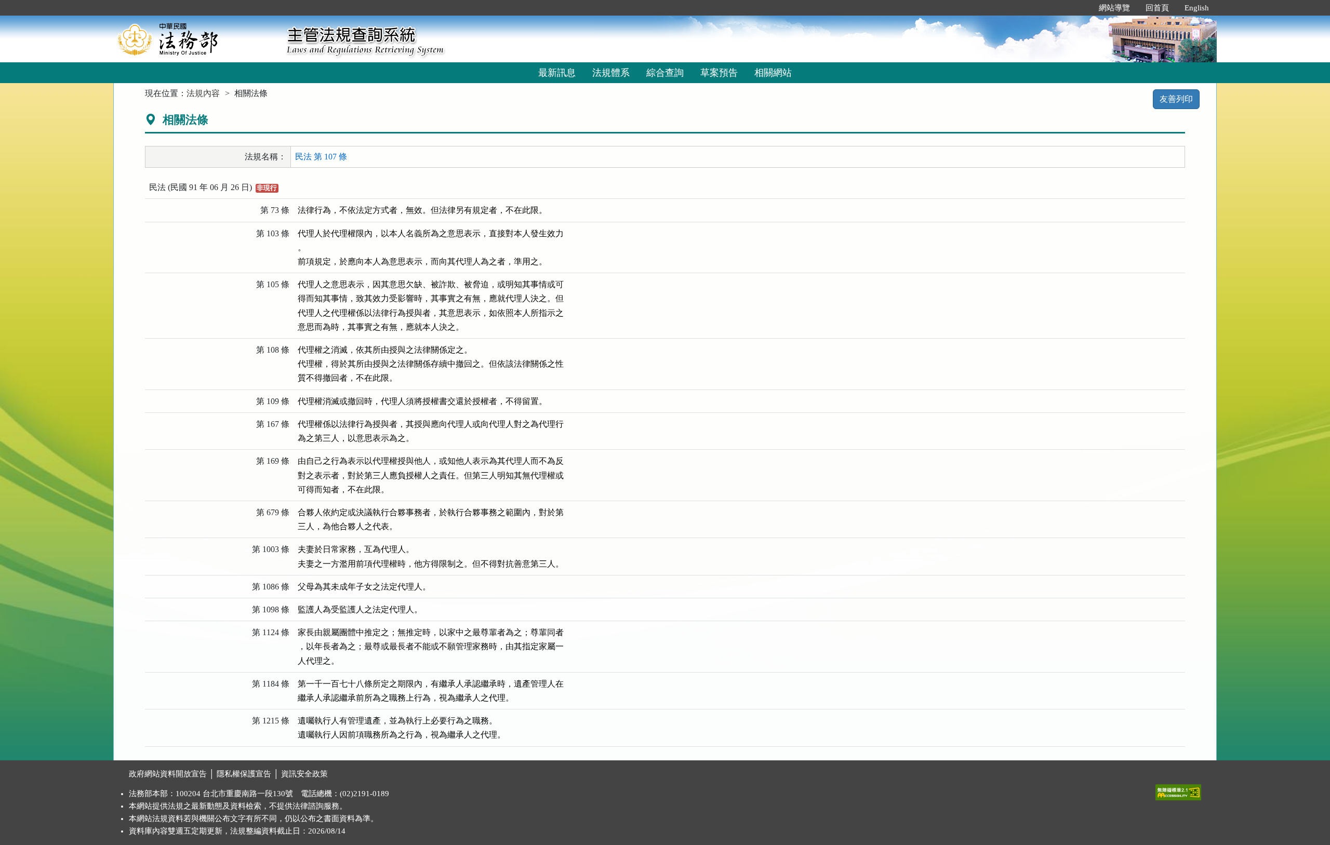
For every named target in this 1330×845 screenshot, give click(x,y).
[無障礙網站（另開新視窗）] (1178, 790)
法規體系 (611, 73)
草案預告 (719, 73)
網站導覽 (1114, 8)
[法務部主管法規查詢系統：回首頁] (196, 38)
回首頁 (1157, 8)
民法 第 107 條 (321, 156)
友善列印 (1176, 99)
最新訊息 (557, 73)
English (1197, 8)
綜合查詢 (665, 73)
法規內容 (203, 93)
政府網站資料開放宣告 (168, 774)
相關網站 (773, 73)
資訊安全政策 (304, 774)
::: (1080, 8)
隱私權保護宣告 (244, 774)
